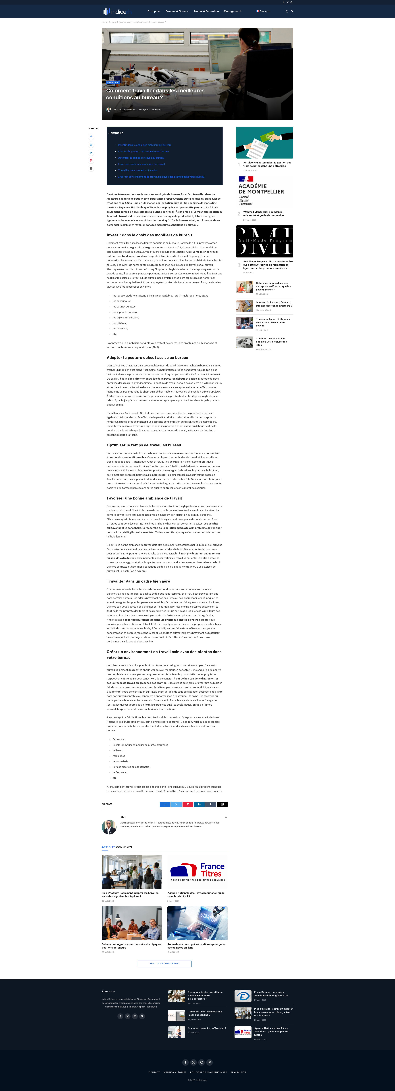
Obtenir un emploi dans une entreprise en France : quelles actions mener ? (273, 286)
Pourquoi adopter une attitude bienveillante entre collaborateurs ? (205, 995)
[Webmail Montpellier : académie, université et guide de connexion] (264, 192)
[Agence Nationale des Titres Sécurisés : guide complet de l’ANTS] (197, 872)
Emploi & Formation (206, 11)
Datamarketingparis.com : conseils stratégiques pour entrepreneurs (131, 946)
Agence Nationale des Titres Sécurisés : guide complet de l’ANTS (196, 894)
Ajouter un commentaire (165, 964)
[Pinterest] (91, 160)
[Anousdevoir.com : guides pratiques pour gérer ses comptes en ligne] (197, 923)
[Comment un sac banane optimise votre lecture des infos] (244, 342)
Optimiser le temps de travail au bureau (141, 157)
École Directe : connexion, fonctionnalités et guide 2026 (271, 994)
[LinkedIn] (91, 152)
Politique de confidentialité (208, 1072)
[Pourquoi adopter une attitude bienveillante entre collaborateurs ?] (176, 996)
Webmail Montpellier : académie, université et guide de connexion (263, 213)
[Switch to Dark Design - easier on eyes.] (287, 11)
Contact (154, 1072)
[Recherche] (291, 11)
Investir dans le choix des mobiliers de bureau (144, 145)
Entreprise (154, 11)
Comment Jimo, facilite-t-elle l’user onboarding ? (205, 1013)
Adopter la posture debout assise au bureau (143, 151)
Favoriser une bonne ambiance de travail (141, 164)
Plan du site (238, 1072)
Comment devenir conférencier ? (207, 1028)
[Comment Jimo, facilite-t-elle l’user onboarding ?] (176, 1015)
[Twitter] (91, 145)
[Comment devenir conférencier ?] (176, 1032)
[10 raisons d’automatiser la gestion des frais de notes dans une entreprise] (264, 143)
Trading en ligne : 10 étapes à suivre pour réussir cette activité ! (273, 322)
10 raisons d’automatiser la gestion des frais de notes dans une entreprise (267, 164)
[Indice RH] (117, 11)
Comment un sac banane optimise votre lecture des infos (271, 342)
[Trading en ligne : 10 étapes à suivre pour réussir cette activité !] (244, 323)
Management (232, 11)
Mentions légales (175, 1072)
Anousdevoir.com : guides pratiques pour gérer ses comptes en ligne (196, 946)
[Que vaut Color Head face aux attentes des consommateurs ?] (244, 306)
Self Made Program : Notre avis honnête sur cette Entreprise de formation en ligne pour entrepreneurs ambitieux (268, 265)
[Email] (91, 168)
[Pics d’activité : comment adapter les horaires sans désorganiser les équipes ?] (132, 872)
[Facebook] (91, 137)
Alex (118, 110)
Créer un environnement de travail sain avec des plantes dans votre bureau (161, 176)
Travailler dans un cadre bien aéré (137, 170)
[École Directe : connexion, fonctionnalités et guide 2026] (243, 996)
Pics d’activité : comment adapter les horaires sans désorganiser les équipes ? (130, 894)
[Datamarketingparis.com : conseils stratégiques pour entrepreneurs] (132, 923)
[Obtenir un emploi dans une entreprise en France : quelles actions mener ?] (244, 287)
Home (104, 22)
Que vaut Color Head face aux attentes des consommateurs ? (274, 304)
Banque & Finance (177, 11)
